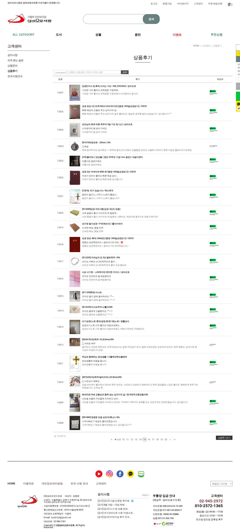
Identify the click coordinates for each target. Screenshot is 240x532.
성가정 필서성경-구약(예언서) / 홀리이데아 (102, 223)
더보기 (145, 495)
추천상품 (217, 34)
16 (149, 439)
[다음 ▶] (170, 440)
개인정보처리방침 (52, 483)
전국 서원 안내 (79, 483)
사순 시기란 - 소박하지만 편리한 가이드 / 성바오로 (105, 272)
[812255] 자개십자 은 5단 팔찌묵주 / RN (101, 257)
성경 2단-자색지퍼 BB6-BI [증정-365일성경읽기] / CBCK (109, 172)
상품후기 (12, 71)
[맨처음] (111, 440)
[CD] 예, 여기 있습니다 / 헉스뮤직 (97, 190)
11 (127, 439)
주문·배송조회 (215, 3)
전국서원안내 (15, 76)
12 (132, 439)
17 (153, 439)
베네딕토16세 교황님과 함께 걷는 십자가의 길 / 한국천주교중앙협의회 (115, 394)
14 (140, 439)
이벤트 (177, 34)
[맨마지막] (175, 440)
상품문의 (12, 65)
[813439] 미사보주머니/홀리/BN (97, 307)
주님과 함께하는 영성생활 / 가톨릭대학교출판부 (104, 357)
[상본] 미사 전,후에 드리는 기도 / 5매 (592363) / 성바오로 (109, 86)
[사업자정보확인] (82, 506)
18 (157, 439)
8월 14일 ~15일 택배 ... (112, 504)
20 (166, 439)
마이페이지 (183, 3)
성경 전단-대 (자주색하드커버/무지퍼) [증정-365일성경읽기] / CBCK (114, 106)
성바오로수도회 (30, 3)
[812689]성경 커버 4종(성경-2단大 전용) (101, 209)
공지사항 (12, 55)
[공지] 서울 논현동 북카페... (114, 500)
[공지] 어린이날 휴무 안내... (114, 517)
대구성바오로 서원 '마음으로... (116, 513)
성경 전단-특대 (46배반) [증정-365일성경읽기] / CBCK (108, 238)
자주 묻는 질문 (15, 60)
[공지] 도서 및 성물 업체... (113, 509)
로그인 (154, 3)
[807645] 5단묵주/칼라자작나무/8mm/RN (102, 377)
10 (123, 439)
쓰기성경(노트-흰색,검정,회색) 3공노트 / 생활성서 (105, 321)
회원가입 (167, 3)
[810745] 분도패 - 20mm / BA (96, 142)
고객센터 (198, 3)
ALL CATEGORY (23, 34)
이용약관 (28, 483)
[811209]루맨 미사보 (92, 292)
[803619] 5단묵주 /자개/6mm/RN (98, 339)
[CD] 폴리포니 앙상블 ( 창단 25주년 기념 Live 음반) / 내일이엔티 (112, 157)
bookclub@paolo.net (61, 517)
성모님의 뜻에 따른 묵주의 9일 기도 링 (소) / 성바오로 (107, 124)
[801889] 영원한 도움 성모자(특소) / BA (101, 417)
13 (136, 439)
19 (161, 439)
